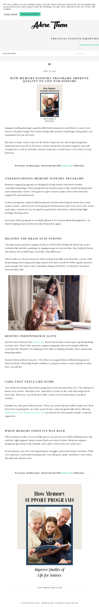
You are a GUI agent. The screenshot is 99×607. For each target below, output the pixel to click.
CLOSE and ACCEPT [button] (30, 14)
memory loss (38, 342)
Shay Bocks (72, 603)
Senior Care (66, 165)
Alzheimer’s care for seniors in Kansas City (25, 412)
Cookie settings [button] (11, 14)
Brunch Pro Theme (52, 603)
